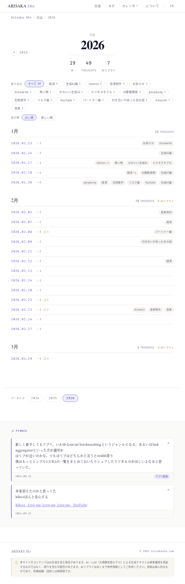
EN (172, 5)
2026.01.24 (21, 153)
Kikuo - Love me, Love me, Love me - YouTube (51, 504)
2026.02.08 (21, 232)
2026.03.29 (21, 359)
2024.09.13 (23, 513)
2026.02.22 (21, 300)
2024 (35, 398)
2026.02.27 (21, 329)
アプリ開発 (162, 476)
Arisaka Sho (21, 17)
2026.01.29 (21, 173)
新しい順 (47, 117)
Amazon (162, 100)
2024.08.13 (23, 476)
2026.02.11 (21, 251)
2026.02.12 (21, 261)
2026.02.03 (21, 212)
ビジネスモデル (103, 92)
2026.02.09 (21, 242)
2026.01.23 (21, 143)
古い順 (29, 117)
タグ (111, 6)
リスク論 (44, 100)
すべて (34, 84)
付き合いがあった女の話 (129, 100)
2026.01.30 (21, 182)
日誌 (97, 6)
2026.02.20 (21, 290)
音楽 (18, 108)
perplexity (157, 92)
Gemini (95, 84)
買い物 (45, 92)
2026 (70, 398)
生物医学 (21, 100)
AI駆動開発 (132, 92)
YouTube (67, 100)
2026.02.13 (21, 271)
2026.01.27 (21, 163)
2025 (53, 398)
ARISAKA (21, 6)
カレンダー (130, 6)
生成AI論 (73, 84)
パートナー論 (93, 100)
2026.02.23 (21, 310)
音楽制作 (117, 84)
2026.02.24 (21, 319)
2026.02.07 (21, 222)
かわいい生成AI (71, 92)
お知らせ (140, 84)
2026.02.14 (21, 280)
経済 (53, 84)
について (152, 6)
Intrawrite (22, 92)
